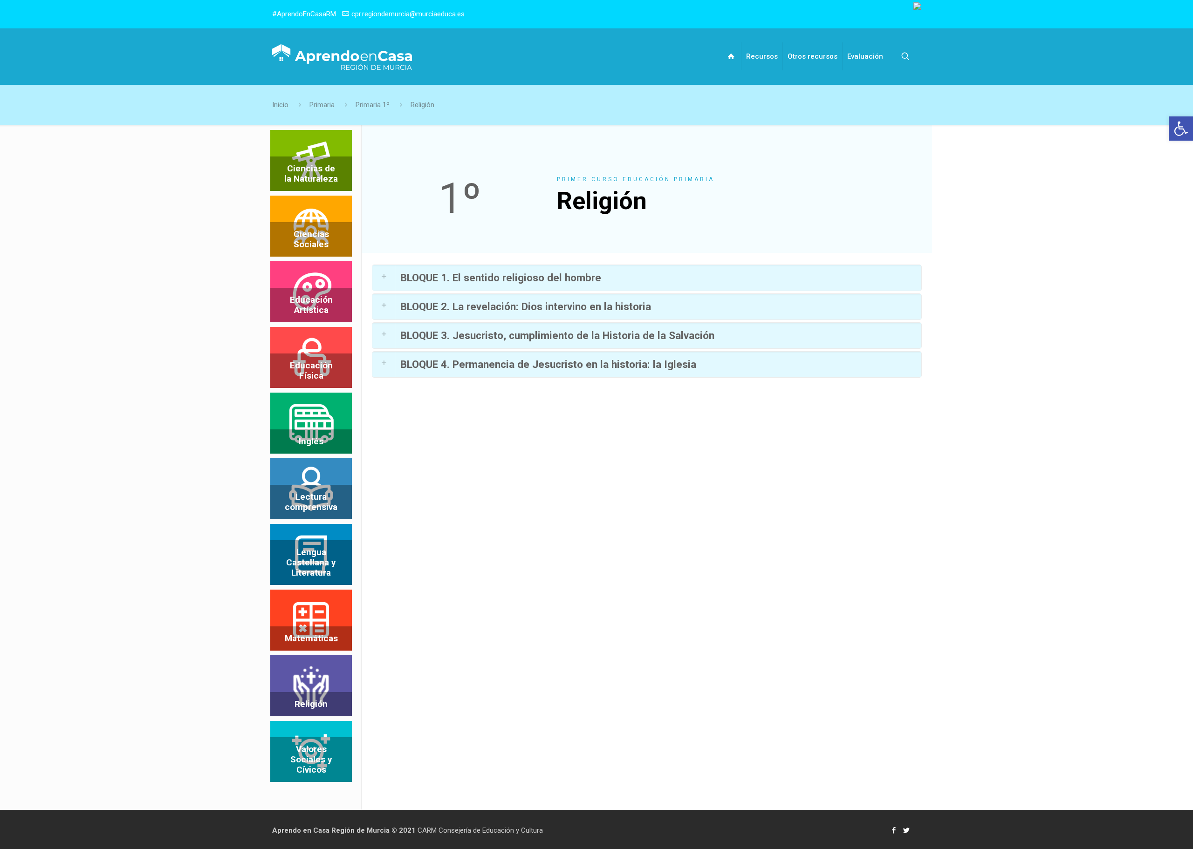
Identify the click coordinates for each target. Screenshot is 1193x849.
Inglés (311, 441)
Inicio (280, 105)
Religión (422, 105)
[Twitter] (907, 830)
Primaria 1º (373, 105)
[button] (1181, 128)
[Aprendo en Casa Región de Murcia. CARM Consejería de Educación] (342, 56)
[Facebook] (894, 830)
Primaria (322, 105)
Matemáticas (311, 638)
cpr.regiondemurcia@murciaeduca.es (408, 14)
